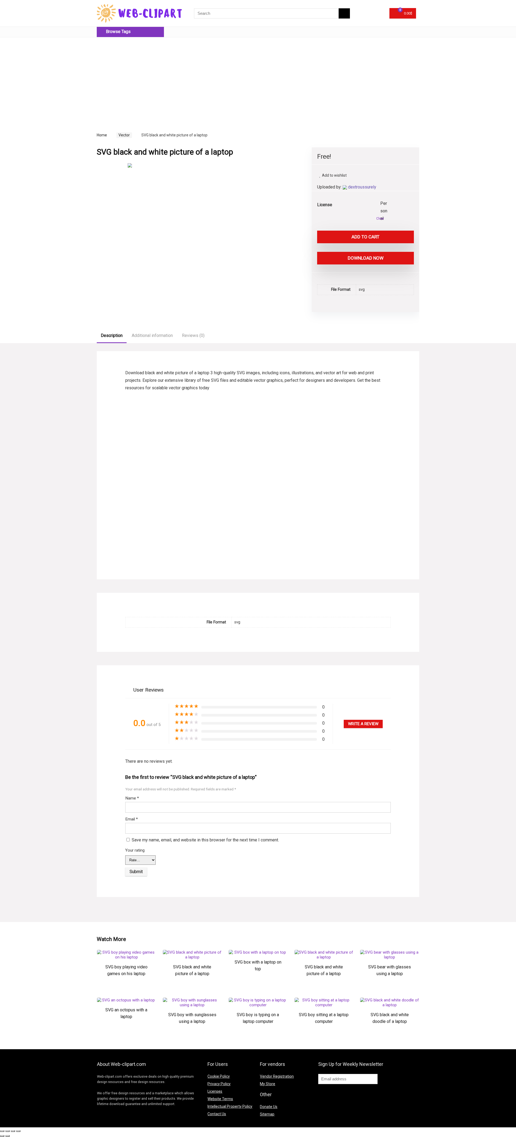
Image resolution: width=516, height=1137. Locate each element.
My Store (267, 1084)
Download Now (366, 258)
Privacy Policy (219, 1084)
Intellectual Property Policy (229, 1106)
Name (132, 798)
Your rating (135, 850)
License (324, 204)
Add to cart (365, 236)
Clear (380, 218)
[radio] (384, 204)
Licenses (214, 1091)
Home (102, 135)
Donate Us (268, 1107)
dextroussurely (362, 187)
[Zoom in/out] (18, 1131)
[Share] (7, 1131)
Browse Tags (118, 31)
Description (112, 335)
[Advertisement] (142, 79)
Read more (126, 990)
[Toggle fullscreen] (13, 1131)
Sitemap (267, 1114)
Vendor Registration (277, 1076)
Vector (124, 135)
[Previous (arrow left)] (2, 1136)
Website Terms (220, 1099)
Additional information (152, 335)
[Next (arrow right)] (7, 1136)
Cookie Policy (218, 1076)
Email (131, 819)
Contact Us (216, 1114)
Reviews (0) (193, 335)
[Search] (344, 13)
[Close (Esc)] (2, 1131)
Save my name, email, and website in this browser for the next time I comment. (205, 839)
